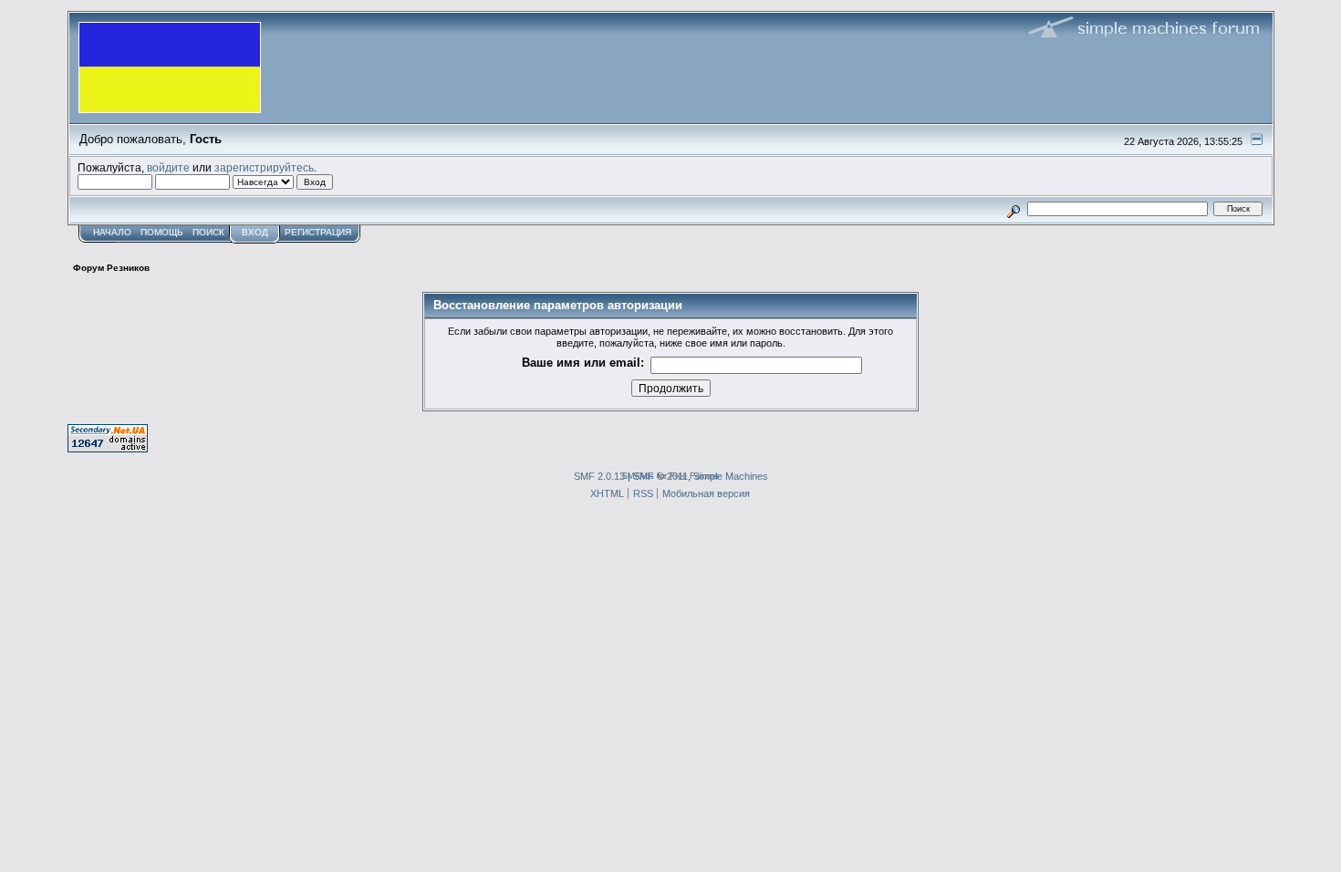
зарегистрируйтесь (264, 167)
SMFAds (638, 476)
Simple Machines (730, 476)
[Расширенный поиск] (1013, 208)
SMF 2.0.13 (599, 476)
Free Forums (694, 476)
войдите (168, 167)
